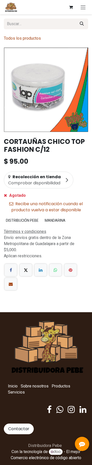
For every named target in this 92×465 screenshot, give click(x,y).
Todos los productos (22, 38)
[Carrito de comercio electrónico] (71, 7)
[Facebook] (11, 270)
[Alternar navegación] (83, 7)
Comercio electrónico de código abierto (46, 457)
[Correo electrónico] (11, 284)
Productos (61, 386)
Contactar (18, 429)
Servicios (16, 392)
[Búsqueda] (81, 24)
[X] (26, 270)
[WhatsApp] (55, 270)
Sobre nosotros (35, 386)
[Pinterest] (70, 270)
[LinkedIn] (40, 270)
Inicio (13, 386)
